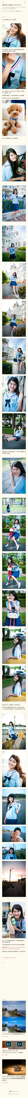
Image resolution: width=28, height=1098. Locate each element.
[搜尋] (25, 2)
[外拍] (14, 957)
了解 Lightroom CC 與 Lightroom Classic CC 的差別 (12, 1051)
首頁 (3, 11)
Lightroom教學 (9, 11)
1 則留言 (6, 1036)
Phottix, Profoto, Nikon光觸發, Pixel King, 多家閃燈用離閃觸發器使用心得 (13, 1078)
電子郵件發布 (7, 957)
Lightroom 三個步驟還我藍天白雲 (13, 1034)
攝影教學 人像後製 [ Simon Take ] (11, 5)
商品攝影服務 (17, 11)
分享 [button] (3, 957)
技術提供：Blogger (15, 1091)
